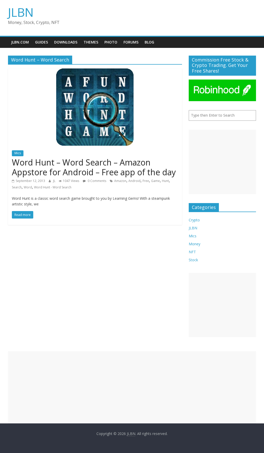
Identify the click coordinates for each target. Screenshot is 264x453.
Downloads (65, 42)
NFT (192, 251)
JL (54, 181)
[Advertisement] (222, 162)
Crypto (194, 219)
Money (194, 243)
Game (155, 181)
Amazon (120, 181)
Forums (130, 42)
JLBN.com (20, 42)
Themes (91, 42)
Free (146, 181)
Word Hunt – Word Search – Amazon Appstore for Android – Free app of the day (94, 167)
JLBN (21, 12)
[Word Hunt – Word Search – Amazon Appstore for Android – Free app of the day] (95, 71)
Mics (17, 153)
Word (28, 187)
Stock (193, 259)
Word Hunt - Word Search (52, 187)
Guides (41, 42)
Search (17, 187)
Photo (110, 42)
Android (134, 181)
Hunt (165, 181)
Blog (149, 42)
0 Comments (96, 181)
